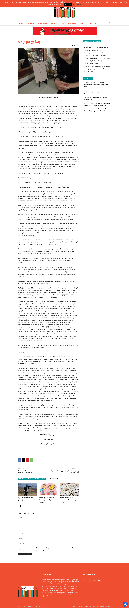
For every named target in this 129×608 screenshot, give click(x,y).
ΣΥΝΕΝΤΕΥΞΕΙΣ (42, 23)
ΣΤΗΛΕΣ (25, 38)
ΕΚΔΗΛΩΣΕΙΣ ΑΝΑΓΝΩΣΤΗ (76, 23)
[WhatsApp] (31, 460)
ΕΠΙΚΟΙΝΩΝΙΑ (92, 23)
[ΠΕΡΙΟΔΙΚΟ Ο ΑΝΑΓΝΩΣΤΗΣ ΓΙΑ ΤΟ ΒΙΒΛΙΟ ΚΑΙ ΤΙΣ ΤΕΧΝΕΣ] (64, 11)
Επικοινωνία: (46, 599)
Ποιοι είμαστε (73, 606)
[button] (109, 23)
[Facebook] (19, 460)
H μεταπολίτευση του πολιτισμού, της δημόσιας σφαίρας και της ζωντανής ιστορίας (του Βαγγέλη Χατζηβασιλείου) (97, 58)
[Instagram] (89, 580)
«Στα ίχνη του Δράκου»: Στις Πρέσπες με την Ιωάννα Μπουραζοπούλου (25, 499)
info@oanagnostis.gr (56, 599)
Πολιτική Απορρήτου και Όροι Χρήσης (102, 606)
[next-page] (21, 506)
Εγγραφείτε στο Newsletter (84, 606)
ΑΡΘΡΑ (62, 23)
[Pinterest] (27, 460)
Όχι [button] (70, 4)
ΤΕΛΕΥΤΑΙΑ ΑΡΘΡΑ (53, 479)
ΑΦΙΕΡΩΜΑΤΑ (30, 23)
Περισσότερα (51, 596)
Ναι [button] (66, 4)
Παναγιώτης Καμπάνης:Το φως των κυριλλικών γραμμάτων (28, 472)
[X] (23, 460)
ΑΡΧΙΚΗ (21, 23)
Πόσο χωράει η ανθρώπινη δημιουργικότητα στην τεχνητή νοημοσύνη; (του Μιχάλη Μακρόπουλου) (97, 68)
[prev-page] (19, 506)
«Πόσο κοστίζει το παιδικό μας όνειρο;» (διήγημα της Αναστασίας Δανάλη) (96, 84)
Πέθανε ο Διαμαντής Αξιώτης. (92, 63)
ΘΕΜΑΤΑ (53, 23)
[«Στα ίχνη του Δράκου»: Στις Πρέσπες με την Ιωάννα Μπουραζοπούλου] (27, 489)
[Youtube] (99, 580)
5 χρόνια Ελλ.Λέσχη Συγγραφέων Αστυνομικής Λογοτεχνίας (65, 472)
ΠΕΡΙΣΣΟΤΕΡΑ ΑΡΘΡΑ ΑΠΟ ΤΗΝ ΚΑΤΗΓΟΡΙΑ (32, 479)
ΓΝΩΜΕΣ (30, 38)
